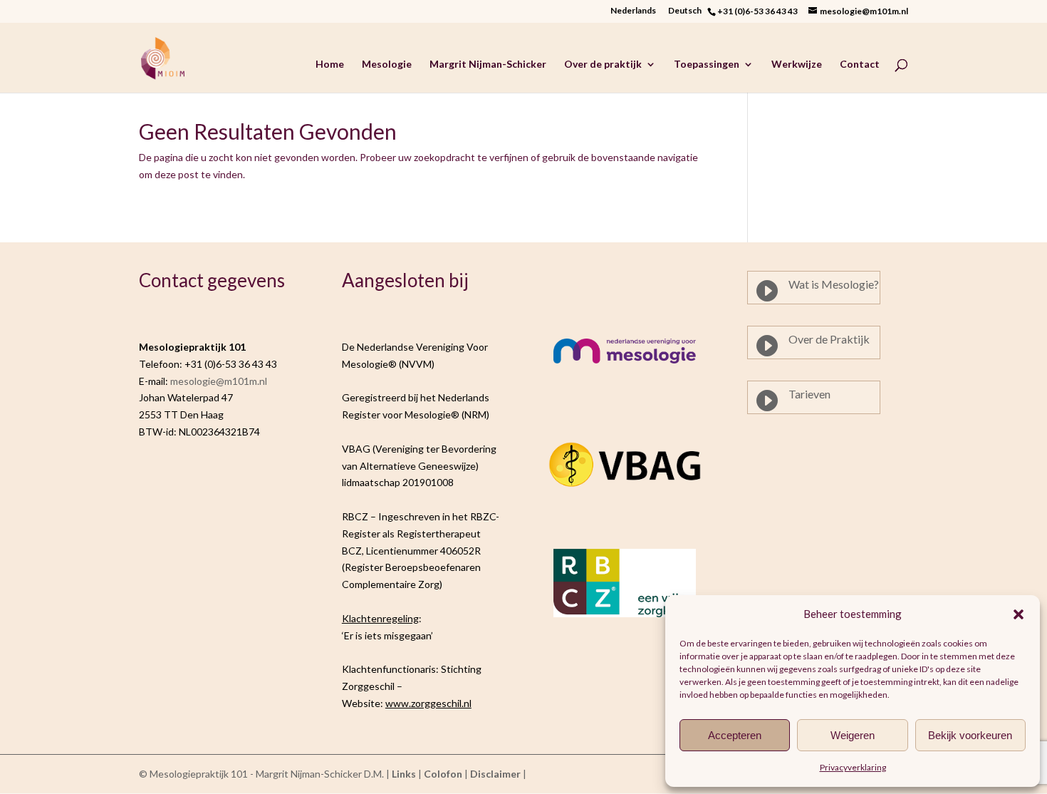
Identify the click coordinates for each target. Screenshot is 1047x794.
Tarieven (809, 394)
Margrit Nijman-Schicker (487, 64)
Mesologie (387, 64)
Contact (860, 64)
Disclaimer (495, 774)
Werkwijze (796, 64)
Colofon (443, 774)
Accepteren (734, 735)
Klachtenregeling (380, 618)
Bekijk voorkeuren (970, 735)
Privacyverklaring (853, 767)
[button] (1018, 614)
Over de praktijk (603, 64)
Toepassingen (706, 64)
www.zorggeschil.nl (428, 703)
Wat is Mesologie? (833, 284)
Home (330, 64)
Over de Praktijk (829, 339)
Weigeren (852, 735)
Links (404, 774)
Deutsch (687, 11)
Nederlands (633, 11)
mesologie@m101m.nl (218, 381)
